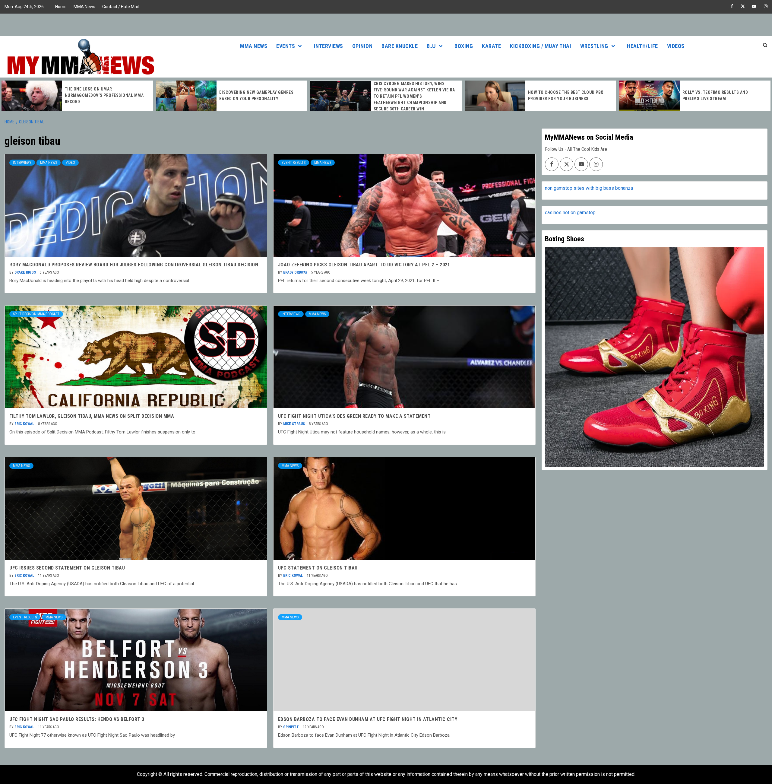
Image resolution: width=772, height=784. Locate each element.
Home (61, 6)
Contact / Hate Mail (120, 6)
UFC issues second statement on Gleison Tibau (67, 568)
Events (285, 46)
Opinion (362, 46)
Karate (491, 46)
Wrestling (594, 46)
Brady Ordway (295, 272)
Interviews (328, 46)
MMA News (84, 6)
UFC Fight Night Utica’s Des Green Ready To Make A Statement (354, 416)
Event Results (293, 162)
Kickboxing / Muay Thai (540, 46)
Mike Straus (294, 424)
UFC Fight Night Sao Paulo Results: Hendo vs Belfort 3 (76, 719)
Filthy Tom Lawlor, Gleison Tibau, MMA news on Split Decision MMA (91, 416)
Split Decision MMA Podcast (36, 314)
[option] (77, 96)
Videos (676, 46)
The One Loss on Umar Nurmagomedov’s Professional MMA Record (104, 95)
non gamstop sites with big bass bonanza (589, 188)
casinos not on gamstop (570, 212)
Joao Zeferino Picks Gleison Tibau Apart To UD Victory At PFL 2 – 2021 (364, 265)
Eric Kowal (24, 424)
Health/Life (642, 46)
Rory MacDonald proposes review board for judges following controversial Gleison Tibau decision (133, 265)
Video (70, 162)
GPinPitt (291, 727)
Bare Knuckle (399, 46)
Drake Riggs (25, 272)
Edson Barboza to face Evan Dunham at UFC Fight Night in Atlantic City (367, 719)
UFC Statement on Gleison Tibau (318, 568)
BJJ (431, 46)
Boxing (463, 46)
